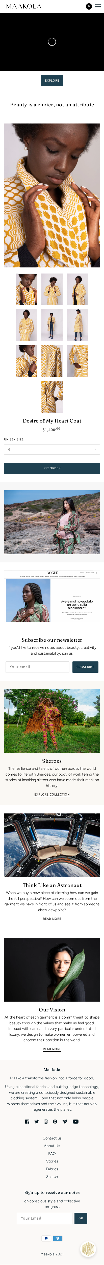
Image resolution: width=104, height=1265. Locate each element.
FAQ (52, 1153)
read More (52, 1049)
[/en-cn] (28, 6)
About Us (52, 1146)
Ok (81, 1218)
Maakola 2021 (52, 1254)
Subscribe (85, 667)
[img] (27, 1121)
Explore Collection (52, 795)
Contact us (52, 1138)
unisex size (14, 439)
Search (52, 1176)
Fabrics (52, 1169)
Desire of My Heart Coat (52, 420)
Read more (52, 919)
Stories (52, 1161)
